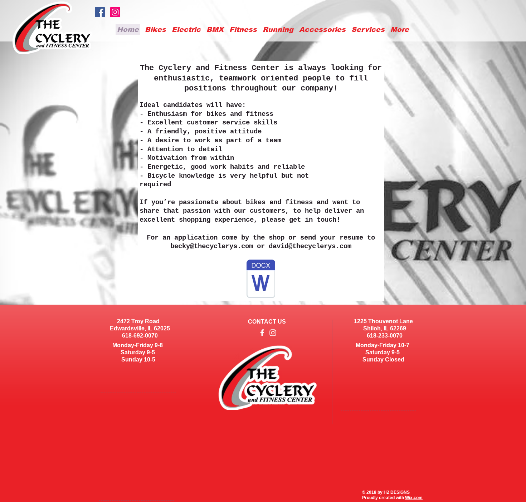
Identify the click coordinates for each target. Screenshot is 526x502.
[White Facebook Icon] (262, 332)
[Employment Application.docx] (261, 280)
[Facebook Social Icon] (100, 12)
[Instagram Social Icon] (115, 12)
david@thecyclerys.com (310, 246)
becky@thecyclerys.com (211, 246)
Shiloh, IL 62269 (383, 328)
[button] (322, 29)
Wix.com (414, 497)
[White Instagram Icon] (272, 332)
